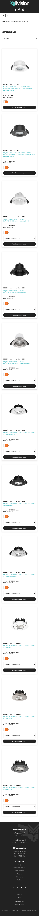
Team (19, 874)
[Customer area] (16, 10)
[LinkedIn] (25, 887)
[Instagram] (17, 887)
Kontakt (19, 894)
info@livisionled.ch (19, 840)
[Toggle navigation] (7, 15)
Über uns (19, 877)
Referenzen (19, 871)
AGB (19, 898)
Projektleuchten (19, 868)
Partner (19, 880)
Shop (19, 865)
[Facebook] (13, 887)
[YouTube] (21, 887)
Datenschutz (19, 901)
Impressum (19, 904)
